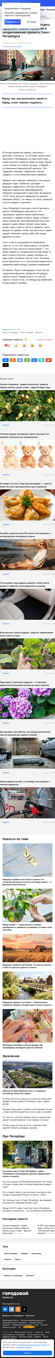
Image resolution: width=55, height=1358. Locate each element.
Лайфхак (24, 1253)
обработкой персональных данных (32, 1345)
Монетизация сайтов (10, 1320)
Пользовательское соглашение (15, 1323)
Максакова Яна (14, 329)
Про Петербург (14, 1136)
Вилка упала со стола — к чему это (29, 1332)
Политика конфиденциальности (33, 1320)
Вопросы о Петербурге (13, 1276)
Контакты (44, 1325)
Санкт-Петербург (11, 1253)
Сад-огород (36, 1253)
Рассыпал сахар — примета (30, 1337)
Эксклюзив (11, 1056)
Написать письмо (9, 1327)
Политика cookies (36, 1323)
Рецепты (7, 1259)
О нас (36, 1325)
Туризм (18, 1259)
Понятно (27, 1353)
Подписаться (12, 22)
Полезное (30, 1276)
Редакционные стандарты (22, 1325)
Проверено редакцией (13, 46)
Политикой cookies (23, 1347)
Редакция (6, 1325)
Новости (8, 1297)
